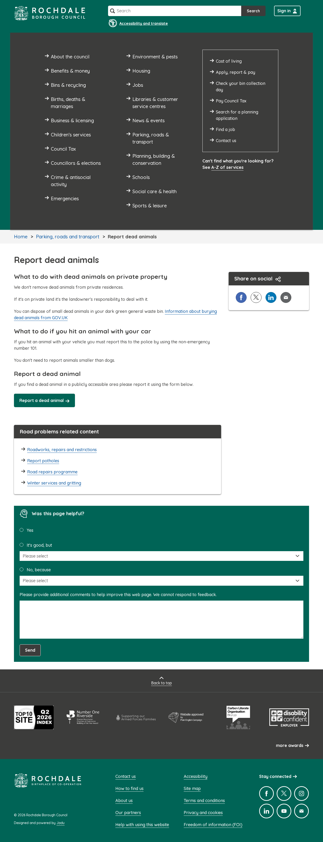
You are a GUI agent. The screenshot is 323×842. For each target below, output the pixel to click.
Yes (30, 530)
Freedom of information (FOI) (213, 824)
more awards (289, 745)
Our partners (128, 812)
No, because (39, 569)
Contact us (125, 776)
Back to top (161, 683)
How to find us (129, 788)
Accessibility (195, 776)
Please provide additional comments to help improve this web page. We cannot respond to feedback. (118, 594)
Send (30, 650)
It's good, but (39, 545)
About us (124, 800)
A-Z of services (227, 167)
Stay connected (275, 776)
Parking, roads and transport (67, 237)
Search (253, 11)
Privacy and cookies (203, 812)
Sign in (284, 10)
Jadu (61, 823)
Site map (192, 788)
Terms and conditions (204, 800)
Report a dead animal (41, 400)
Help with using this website (142, 824)
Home (20, 237)
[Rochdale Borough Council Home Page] (49, 13)
